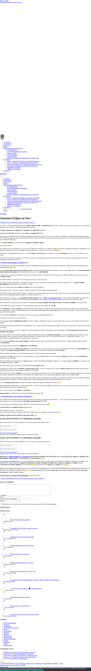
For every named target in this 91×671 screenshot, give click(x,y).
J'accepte (3, 670)
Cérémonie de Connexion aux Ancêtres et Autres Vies (22, 166)
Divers (5, 629)
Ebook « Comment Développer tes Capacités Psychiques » (23, 161)
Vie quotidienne (8, 645)
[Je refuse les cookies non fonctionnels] (43, 670)
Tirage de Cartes (11, 153)
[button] (5, 211)
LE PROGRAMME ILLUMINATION (18, 456)
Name (1, 497)
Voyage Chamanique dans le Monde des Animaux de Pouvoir (24, 164)
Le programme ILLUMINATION (9, 461)
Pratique (6, 640)
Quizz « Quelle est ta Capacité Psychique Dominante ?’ (22, 163)
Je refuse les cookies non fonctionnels (17, 670)
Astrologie (6, 624)
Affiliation (55, 663)
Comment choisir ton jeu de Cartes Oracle (24, 657)
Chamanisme (7, 626)
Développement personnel (11, 628)
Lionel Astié (7, 654)
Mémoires (6, 634)
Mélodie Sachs (8, 652)
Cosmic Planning (12, 156)
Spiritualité (7, 642)
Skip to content (4, 1)
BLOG (6, 147)
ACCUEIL (7, 142)
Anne (5, 655)
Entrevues (6, 632)
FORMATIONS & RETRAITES (13, 148)
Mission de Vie (8, 636)
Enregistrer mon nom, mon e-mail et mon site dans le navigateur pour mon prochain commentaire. (29, 504)
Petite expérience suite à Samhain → (35, 478)
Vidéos (5, 643)
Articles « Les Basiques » (14, 169)
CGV (17, 663)
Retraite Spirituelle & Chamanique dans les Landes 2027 (23, 158)
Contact (61, 663)
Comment (3, 495)
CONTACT (7, 171)
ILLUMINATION (12, 150)
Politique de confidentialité (43, 663)
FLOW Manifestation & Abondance (17, 151)
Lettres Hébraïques (12, 155)
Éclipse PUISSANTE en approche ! (25, 652)
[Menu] (0, 176)
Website (2, 500)
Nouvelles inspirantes (10, 639)
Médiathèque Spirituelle (13, 167)
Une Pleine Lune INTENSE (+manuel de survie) (23, 655)
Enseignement (7, 631)
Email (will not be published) (8, 499)
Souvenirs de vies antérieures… (19, 658)
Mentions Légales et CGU (27, 663)
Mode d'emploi (8, 637)
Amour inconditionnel (10, 623)
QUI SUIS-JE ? (8, 143)
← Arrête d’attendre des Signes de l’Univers (12, 478)
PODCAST (7, 145)
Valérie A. (6, 657)
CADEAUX (7, 159)
